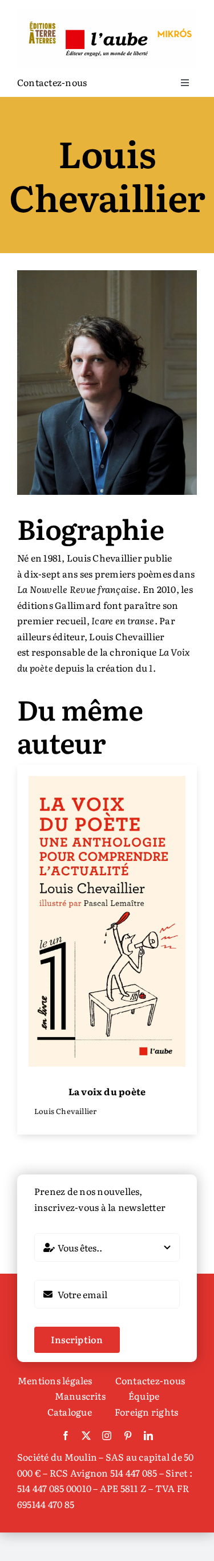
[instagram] (106, 1435)
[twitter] (86, 1435)
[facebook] (65, 1435)
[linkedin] (148, 1435)
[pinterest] (127, 1435)
